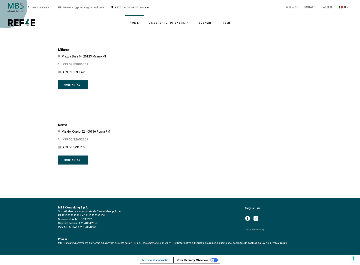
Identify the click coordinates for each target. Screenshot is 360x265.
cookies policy (256, 242)
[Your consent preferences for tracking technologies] (353, 258)
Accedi (327, 7)
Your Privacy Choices (192, 260)
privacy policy (278, 242)
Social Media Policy (254, 229)
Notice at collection (156, 260)
